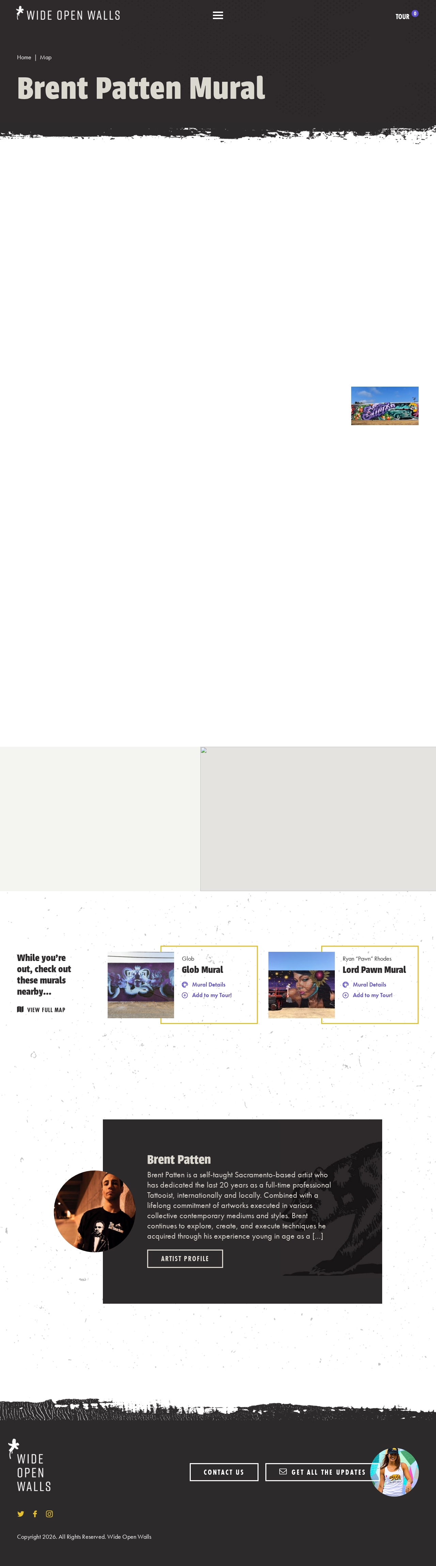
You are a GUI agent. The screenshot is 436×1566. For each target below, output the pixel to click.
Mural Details (208, 984)
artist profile (185, 1258)
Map (45, 57)
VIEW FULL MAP (46, 1010)
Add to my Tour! (212, 995)
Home (24, 57)
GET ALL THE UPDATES (327, 1472)
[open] (218, 16)
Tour (406, 16)
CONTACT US (224, 1472)
